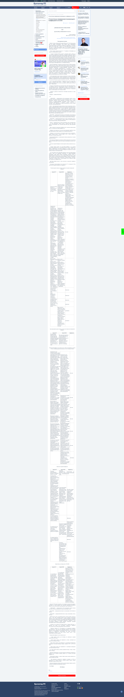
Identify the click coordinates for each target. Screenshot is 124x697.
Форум (37, 46)
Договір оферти (54, 688)
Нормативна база (39, 13)
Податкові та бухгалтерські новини (40, 11)
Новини (65, 683)
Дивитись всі (80, 92)
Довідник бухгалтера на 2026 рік (40, 89)
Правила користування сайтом (57, 690)
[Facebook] (86, 7)
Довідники (38, 35)
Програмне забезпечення (56, 687)
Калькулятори (38, 96)
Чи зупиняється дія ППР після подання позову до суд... (84, 69)
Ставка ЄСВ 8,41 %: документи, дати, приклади (83, 33)
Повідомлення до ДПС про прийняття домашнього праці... (85, 88)
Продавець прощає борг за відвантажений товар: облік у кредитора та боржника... (83, 51)
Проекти (37, 28)
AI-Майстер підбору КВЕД (40, 45)
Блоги (37, 39)
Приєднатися (37, 71)
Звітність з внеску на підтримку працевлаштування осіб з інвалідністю (83, 28)
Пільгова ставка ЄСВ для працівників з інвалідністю (83, 14)
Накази (37, 27)
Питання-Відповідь (39, 30)
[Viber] (89, 7)
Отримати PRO (54, 683)
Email (35, 78)
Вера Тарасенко (83, 60)
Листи (37, 19)
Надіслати (40, 82)
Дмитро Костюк (81, 47)
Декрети (37, 23)
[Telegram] (87, 7)
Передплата (66, 688)
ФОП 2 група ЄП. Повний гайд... (38, 69)
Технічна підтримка (55, 691)
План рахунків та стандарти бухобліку (41, 21)
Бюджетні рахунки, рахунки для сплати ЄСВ (40, 93)
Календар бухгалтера (40, 36)
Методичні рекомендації (40, 29)
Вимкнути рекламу (40, 55)
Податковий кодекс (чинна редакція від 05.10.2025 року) (41, 15)
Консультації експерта (40, 40)
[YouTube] (79, 683)
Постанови (38, 22)
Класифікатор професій (40, 95)
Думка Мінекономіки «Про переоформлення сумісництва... (85, 76)
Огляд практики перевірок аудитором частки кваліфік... (85, 82)
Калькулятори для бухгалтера (39, 42)
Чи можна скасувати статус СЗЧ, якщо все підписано (85, 63)
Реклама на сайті (67, 686)
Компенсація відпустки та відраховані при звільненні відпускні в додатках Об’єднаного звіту (83, 22)
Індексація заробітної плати (39, 91)
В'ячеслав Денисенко (84, 86)
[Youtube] (84, 7)
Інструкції (37, 24)
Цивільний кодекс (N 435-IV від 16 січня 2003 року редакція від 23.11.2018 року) (41, 17)
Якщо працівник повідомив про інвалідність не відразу (83, 17)
